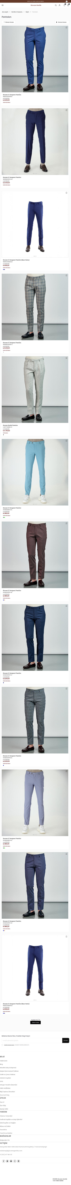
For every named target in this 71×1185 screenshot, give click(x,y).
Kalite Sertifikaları (5, 1088)
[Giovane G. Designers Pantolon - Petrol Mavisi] (3, 682)
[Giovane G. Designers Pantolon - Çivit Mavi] (3, 765)
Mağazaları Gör (5, 1140)
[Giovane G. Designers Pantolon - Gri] (3, 517)
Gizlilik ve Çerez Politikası (7, 1074)
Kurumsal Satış (4, 1095)
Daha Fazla (35, 1022)
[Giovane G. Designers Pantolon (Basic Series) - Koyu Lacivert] (4, 269)
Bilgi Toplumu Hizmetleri (7, 1092)
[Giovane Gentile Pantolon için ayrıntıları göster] (35, 389)
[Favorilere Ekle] (66, 27)
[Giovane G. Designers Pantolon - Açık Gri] (3, 352)
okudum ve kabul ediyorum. (16, 1045)
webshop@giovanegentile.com (11, 1151)
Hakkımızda (3, 1061)
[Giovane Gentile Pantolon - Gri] (3, 434)
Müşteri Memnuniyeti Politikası (9, 1071)
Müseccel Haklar (5, 1126)
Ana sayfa (5, 12)
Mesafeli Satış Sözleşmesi (8, 1068)
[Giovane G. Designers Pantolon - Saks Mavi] (3, 930)
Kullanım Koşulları (5, 1078)
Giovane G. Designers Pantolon (12, 95)
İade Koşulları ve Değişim (8, 1123)
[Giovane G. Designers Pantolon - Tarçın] (4, 930)
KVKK (1, 1081)
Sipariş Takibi (4, 1109)
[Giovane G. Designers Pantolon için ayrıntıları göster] (35, 59)
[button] (33, 173)
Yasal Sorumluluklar (6, 1133)
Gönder (66, 1040)
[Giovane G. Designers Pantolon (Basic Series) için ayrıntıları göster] (35, 224)
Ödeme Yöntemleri (6, 1116)
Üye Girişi (3, 1105)
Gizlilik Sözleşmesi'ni (9, 1045)
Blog (1, 1064)
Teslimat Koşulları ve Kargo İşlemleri (11, 1119)
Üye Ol (2, 1102)
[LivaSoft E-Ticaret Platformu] (48, 1180)
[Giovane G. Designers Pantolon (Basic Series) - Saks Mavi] (3, 269)
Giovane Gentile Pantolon (10, 425)
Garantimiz (3, 1130)
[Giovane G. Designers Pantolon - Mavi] (3, 104)
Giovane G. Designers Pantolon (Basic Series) (16, 260)
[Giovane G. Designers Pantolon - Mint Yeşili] (4, 517)
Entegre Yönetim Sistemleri (8, 1085)
